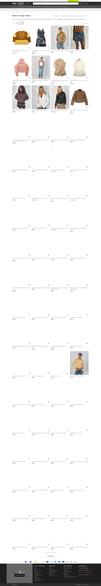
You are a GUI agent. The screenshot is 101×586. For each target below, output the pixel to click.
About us (50, 568)
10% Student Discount (38, 575)
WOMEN (21, 3)
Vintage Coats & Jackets (67, 15)
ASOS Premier (36, 573)
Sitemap (35, 576)
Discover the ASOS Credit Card (69, 576)
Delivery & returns (37, 571)
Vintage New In (57, 15)
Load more (50, 556)
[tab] (14, 6)
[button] (79, 574)
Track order (36, 569)
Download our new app (73, 0)
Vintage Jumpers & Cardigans (79, 15)
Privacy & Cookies (78, 584)
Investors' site (51, 573)
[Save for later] (29, 48)
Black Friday (66, 573)
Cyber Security (51, 575)
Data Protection (37, 578)
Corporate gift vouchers (68, 571)
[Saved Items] (84, 3)
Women (17, 12)
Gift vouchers (66, 569)
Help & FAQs (82, 0)
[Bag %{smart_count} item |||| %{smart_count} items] (87, 3)
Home (13, 12)
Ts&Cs (83, 584)
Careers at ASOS (52, 569)
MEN (28, 3)
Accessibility (87, 584)
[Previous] (52, 16)
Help (35, 568)
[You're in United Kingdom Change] (87, 1)
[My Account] (81, 3)
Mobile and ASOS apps (68, 568)
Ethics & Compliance (37, 580)
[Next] (87, 16)
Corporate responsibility (53, 571)
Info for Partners (66, 575)
